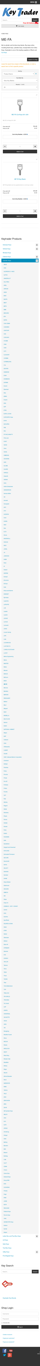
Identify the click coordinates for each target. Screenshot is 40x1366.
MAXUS (6, 674)
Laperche (6, 601)
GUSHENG (7, 1187)
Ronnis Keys (7, 1215)
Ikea (5, 528)
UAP (5, 1007)
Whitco (5, 1066)
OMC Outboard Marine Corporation (13, 757)
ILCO (5, 531)
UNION (5, 1010)
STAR (5, 930)
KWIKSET (6, 594)
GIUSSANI (6, 458)
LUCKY (6, 653)
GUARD (6, 469)
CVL (5, 365)
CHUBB (6, 341)
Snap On (6, 902)
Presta (5, 778)
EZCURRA (6, 424)
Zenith (5, 1107)
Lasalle (5, 611)
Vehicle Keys (6, 249)
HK (4, 497)
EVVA (5, 420)
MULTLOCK (7, 719)
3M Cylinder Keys (8, 1111)
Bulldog (6, 1156)
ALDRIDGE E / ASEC (9, 271)
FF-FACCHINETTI (8, 434)
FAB (5, 427)
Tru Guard (6, 1003)
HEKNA (6, 479)
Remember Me (6, 1322)
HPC (5, 507)
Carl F (5, 1163)
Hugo (5, 1194)
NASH (5, 726)
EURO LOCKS (7, 413)
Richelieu (6, 812)
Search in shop (32, 59)
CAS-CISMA (7, 323)
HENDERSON (7, 490)
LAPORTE (6, 604)
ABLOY (5, 1114)
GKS (5, 462)
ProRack (6, 785)
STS (5, 955)
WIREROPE (7, 1083)
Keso (5, 563)
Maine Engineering (8, 656)
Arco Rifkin (6, 282)
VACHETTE (7, 1017)
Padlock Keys (7, 1211)
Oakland (6, 739)
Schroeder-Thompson (9, 854)
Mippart (6, 708)
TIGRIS (5, 979)
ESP (5, 406)
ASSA (5, 292)
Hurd (5, 517)
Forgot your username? (9, 1338)
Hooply (5, 1190)
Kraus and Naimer (8, 590)
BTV (5, 316)
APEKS (5, 1128)
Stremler (6, 951)
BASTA (5, 299)
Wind (5, 1079)
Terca (5, 968)
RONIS (5, 823)
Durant (5, 386)
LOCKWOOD (7, 642)
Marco (5, 660)
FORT (5, 441)
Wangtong (6, 1031)
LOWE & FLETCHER (9, 649)
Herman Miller (7, 493)
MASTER (6, 663)
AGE (5, 268)
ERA (5, 403)
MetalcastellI (7, 698)
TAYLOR (6, 961)
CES (5, 334)
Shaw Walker (7, 882)
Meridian (6, 691)
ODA (5, 743)
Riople (5, 816)
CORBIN (6, 358)
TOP (5, 989)
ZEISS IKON (7, 1100)
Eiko (5, 393)
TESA (5, 972)
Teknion (6, 965)
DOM (5, 375)
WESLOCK (6, 1048)
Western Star (7, 1059)
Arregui (5, 1135)
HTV (5, 510)
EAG (5, 1183)
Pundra (5, 791)
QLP (5, 795)
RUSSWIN (6, 837)
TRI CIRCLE (7, 996)
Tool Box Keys (7, 1248)
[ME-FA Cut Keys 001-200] (20, 105)
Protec (5, 788)
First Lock (6, 438)
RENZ (5, 809)
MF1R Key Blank (20, 179)
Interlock (6, 542)
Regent (5, 805)
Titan (5, 982)
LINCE (5, 628)
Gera (5, 448)
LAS (5, 608)
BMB (5, 309)
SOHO (5, 909)
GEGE (5, 445)
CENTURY (6, 330)
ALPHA (5, 275)
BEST (5, 302)
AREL (5, 285)
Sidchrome (6, 885)
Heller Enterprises (8, 486)
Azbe (5, 1138)
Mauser (6, 670)
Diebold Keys (7, 1177)
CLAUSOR (6, 354)
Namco (5, 722)
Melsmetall (6, 1208)
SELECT (6, 868)
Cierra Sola (6, 1173)
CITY (5, 351)
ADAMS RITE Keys (8, 1222)
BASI (5, 295)
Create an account (7, 1334)
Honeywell (6, 504)
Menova (6, 687)
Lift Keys (5, 1240)
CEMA (5, 1166)
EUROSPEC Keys (8, 417)
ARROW (6, 288)
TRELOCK (6, 993)
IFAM (5, 1197)
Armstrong (6, 1131)
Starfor (5, 934)
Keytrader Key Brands (9, 1298)
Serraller (6, 875)
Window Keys (7, 253)
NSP (5, 736)
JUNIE (5, 1201)
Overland (6, 760)
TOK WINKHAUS (8, 986)
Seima (5, 864)
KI (4, 566)
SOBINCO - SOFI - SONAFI (11, 906)
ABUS (5, 264)
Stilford (5, 941)
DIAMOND (6, 372)
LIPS (5, 635)
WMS (5, 1086)
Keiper (5, 1232)
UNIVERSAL (7, 1013)
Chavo (5, 1170)
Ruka (5, 830)
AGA (5, 1118)
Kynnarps (6, 597)
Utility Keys (6, 1252)
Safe (5, 840)
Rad (5, 798)
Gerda (5, 452)
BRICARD (6, 313)
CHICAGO (6, 337)
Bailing (5, 1142)
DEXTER (6, 368)
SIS (4, 896)
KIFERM (6, 573)
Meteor (5, 701)
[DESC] (36, 73)
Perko (5, 771)
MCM (5, 680)
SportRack (6, 920)
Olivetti (5, 753)
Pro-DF (5, 781)
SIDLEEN (6, 889)
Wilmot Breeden (8, 1076)
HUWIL (5, 521)
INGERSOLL (7, 538)
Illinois (5, 535)
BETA (5, 306)
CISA (5, 347)
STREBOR (6, 948)
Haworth (6, 476)
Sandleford (6, 844)
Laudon (6, 615)
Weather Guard (8, 1034)
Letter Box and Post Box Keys (12, 1236)
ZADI (5, 1097)
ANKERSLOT (7, 278)
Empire (5, 399)
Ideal (5, 524)
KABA (5, 559)
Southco (6, 916)
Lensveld (6, 625)
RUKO (5, 833)
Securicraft (6, 861)
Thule (5, 975)
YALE (5, 1093)
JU (4, 552)
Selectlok (6, 871)
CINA (5, 344)
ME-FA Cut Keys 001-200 (20, 114)
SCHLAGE (6, 850)
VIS (4, 1027)
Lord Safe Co (7, 646)
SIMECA (6, 892)
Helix (5, 483)
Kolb (5, 587)
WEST (5, 1052)
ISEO (5, 545)
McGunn (6, 677)
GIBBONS (6, 455)
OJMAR (6, 750)
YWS (5, 1218)
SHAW (5, 878)
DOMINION (7, 379)
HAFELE (6, 472)
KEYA (5, 1204)
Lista (5, 639)
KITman (6, 583)
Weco (5, 1038)
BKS (5, 1149)
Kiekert (5, 569)
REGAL (6, 802)
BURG (5, 320)
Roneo (5, 819)
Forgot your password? (8, 1342)
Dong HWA (6, 1180)
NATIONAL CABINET (9, 729)
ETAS (5, 410)
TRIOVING (6, 1000)
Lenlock (6, 621)
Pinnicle (6, 774)
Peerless (6, 767)
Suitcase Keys (7, 245)
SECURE (6, 857)
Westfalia (6, 1062)
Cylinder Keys (7, 260)
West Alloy (6, 1055)
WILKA (5, 1072)
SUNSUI (6, 958)
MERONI (6, 694)
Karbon (5, 1225)
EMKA (5, 396)
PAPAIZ (5, 764)
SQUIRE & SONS (8, 923)
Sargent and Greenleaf (9, 847)
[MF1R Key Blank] (20, 169)
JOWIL (5, 549)
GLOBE (6, 465)
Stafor (5, 927)
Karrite (5, 1229)
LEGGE (6, 618)
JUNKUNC (6, 556)
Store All (6, 944)
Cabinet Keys (7, 257)
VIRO (5, 1024)
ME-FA (5, 684)
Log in (21, 1327)
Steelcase (6, 937)
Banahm (6, 1145)
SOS (5, 913)
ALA (5, 1121)
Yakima (5, 1090)
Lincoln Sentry (7, 632)
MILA (5, 705)
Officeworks (7, 746)
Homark (6, 500)
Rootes (5, 826)
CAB (5, 1159)
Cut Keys (4, 52)
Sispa (5, 899)
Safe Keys (6, 1244)
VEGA (5, 1020)
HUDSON (6, 514)
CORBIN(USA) (7, 361)
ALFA (5, 1124)
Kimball (6, 576)
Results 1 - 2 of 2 (20, 84)
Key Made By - (20, 78)
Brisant (5, 1152)
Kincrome (6, 580)
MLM (5, 712)
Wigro (5, 1069)
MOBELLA (6, 715)
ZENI (5, 1104)
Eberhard (6, 389)
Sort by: (20, 71)
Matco (5, 667)
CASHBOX (6, 327)
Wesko (5, 1045)
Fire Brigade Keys (8, 1256)
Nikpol (5, 733)
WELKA (6, 1041)
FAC (5, 431)
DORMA (6, 382)
